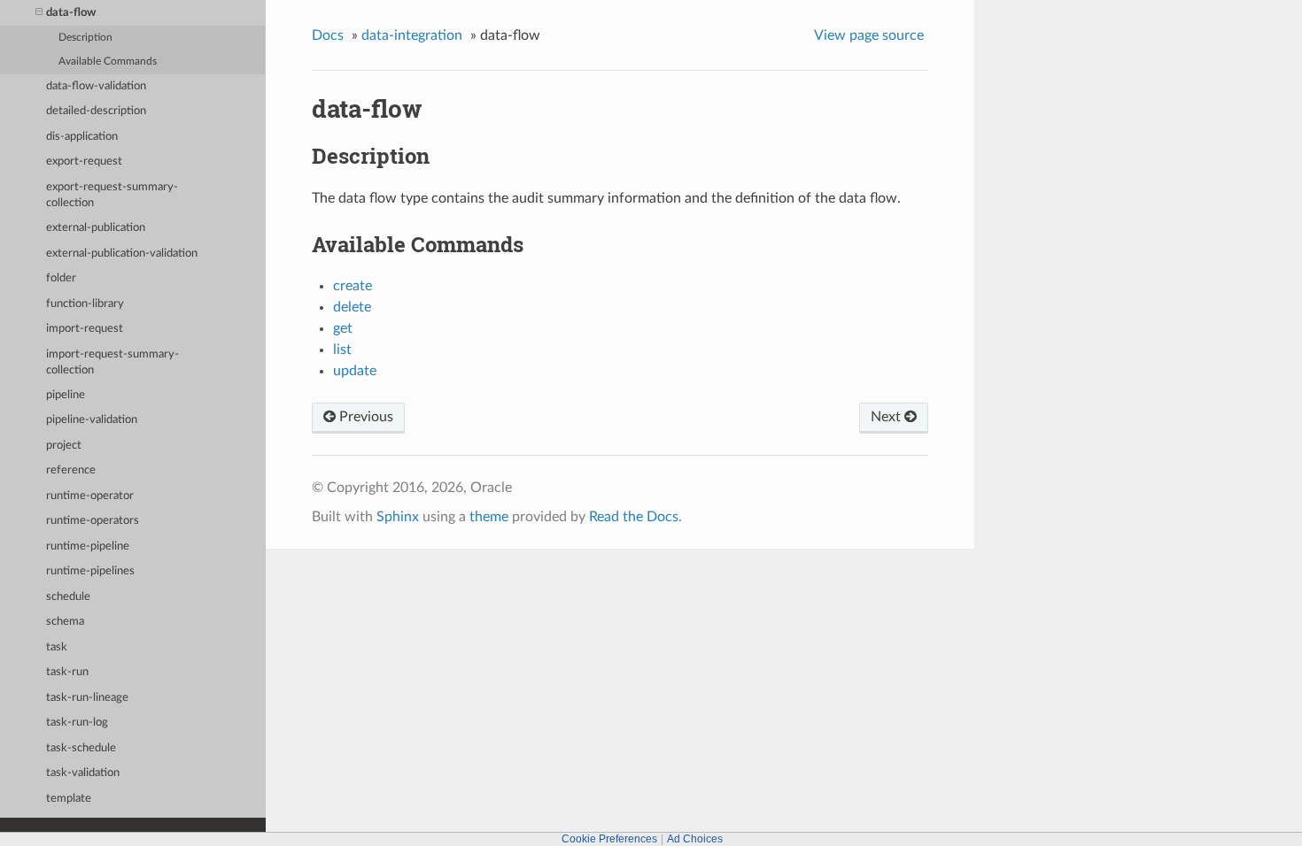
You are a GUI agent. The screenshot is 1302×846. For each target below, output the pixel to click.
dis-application (82, 136)
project (63, 445)
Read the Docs (633, 517)
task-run (67, 672)
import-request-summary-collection (112, 362)
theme (488, 517)
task (56, 647)
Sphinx (397, 517)
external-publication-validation (122, 253)
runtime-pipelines (90, 571)
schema (65, 621)
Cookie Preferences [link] (609, 839)
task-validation (83, 773)
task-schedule (81, 748)
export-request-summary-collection (112, 195)
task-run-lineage (87, 698)
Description (85, 37)
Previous (364, 417)
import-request (84, 329)
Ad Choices (695, 839)
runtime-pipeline (87, 546)
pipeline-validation (91, 420)
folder (61, 278)
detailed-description (96, 111)
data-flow (71, 13)
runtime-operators (92, 521)
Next (887, 417)
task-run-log (77, 722)
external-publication (95, 228)
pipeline (65, 395)
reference (71, 470)
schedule (68, 597)
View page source (869, 35)
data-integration (411, 35)
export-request (84, 161)
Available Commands (107, 61)
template (68, 798)
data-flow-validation (96, 86)
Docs (328, 35)
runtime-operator (90, 496)
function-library (85, 304)
